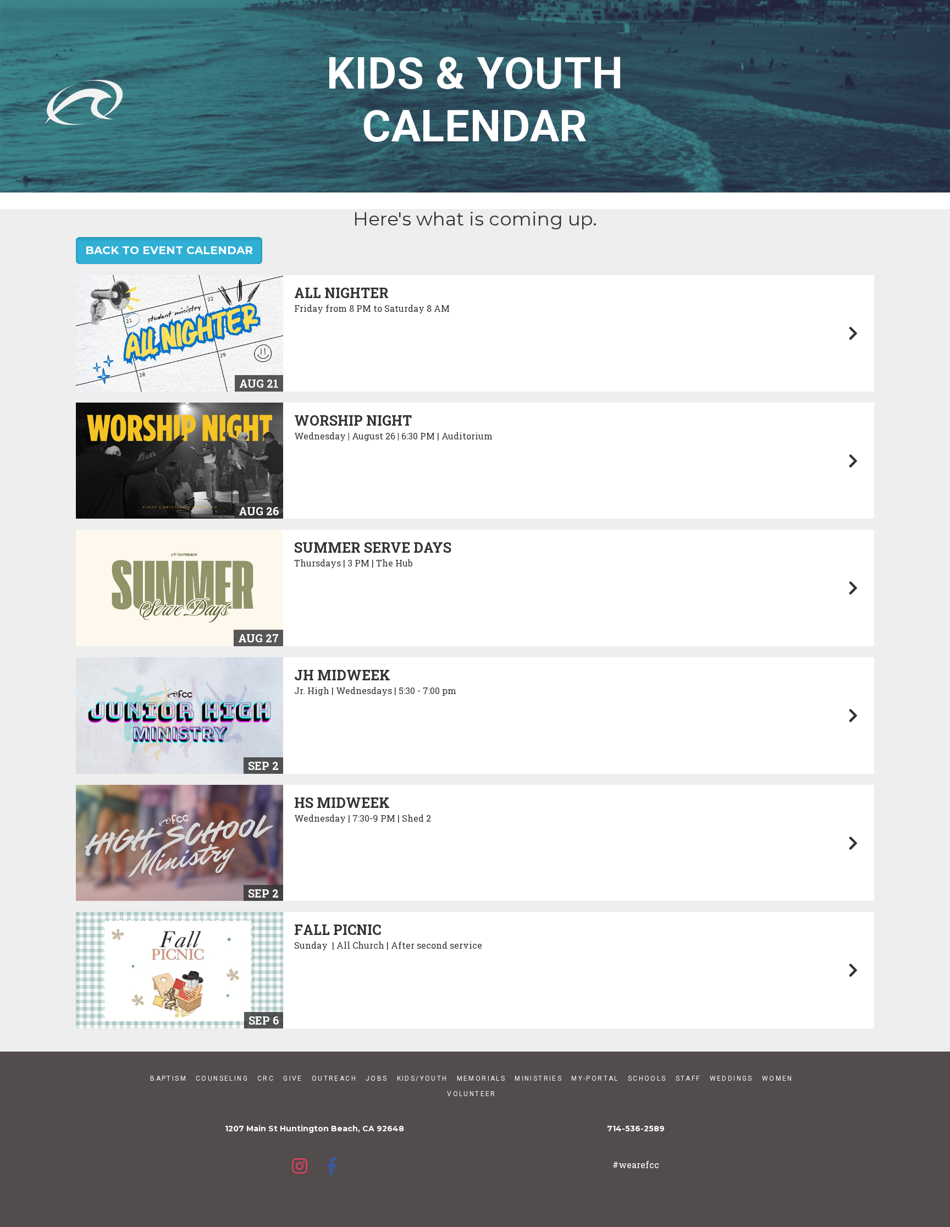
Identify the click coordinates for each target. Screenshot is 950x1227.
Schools (647, 1078)
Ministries (538, 1078)
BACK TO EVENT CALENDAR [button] (169, 250)
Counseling (222, 1078)
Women (777, 1078)
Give (293, 1078)
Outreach (334, 1078)
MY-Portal (595, 1078)
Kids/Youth (422, 1078)
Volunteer (471, 1094)
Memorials (481, 1078)
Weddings (731, 1078)
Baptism (168, 1078)
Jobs (377, 1078)
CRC (265, 1078)
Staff (688, 1078)
